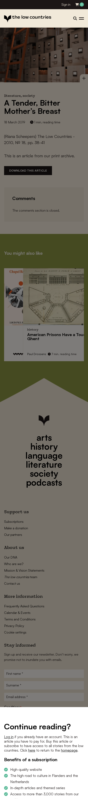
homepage (69, 750)
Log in (9, 737)
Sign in (65, 5)
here (31, 750)
